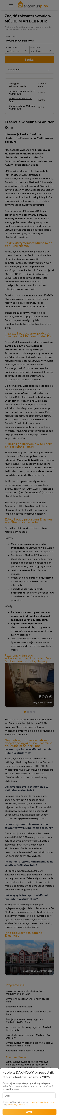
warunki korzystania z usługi (43, 1102)
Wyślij (29, 1112)
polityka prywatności (15, 1105)
